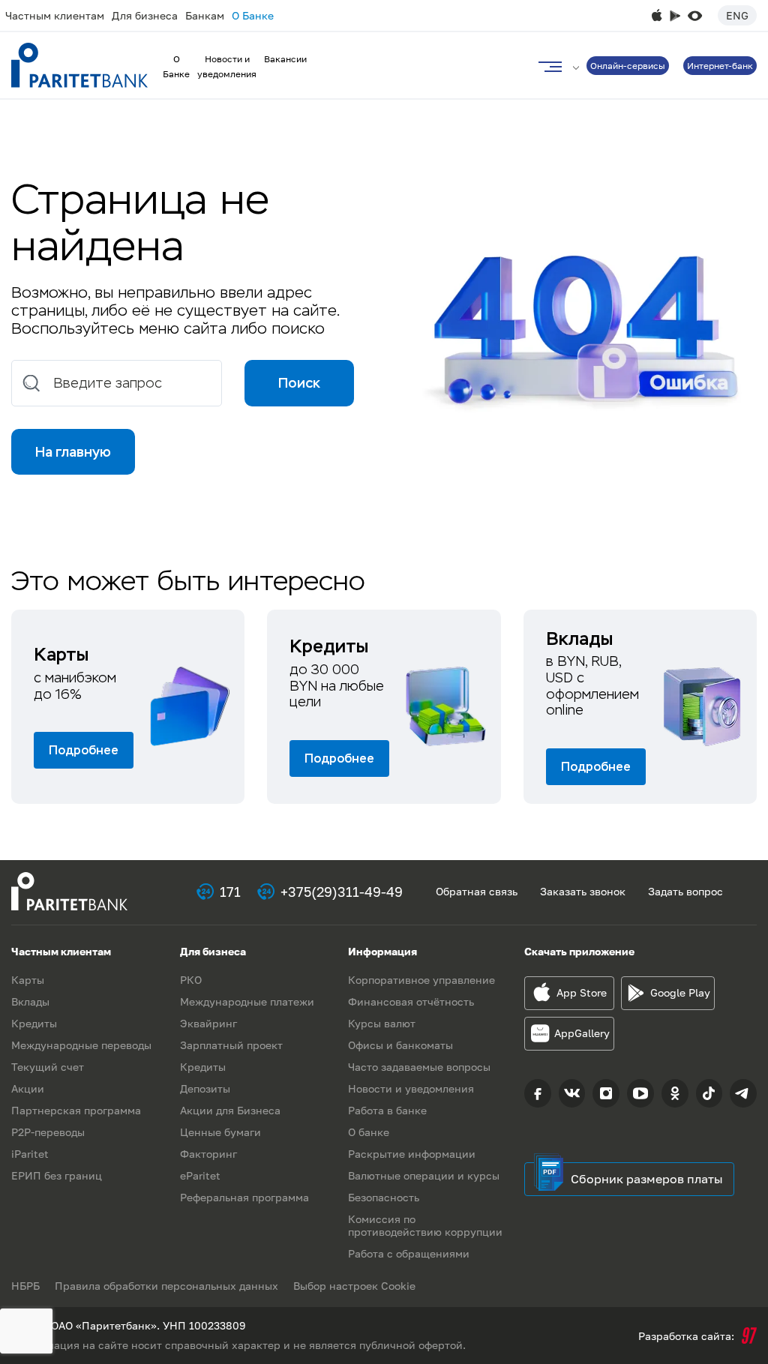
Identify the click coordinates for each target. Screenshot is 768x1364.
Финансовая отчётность (411, 1001)
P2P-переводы (48, 1132)
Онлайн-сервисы (627, 65)
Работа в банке (387, 1110)
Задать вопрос (685, 891)
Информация (382, 951)
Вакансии (285, 58)
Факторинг (208, 1153)
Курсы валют (382, 1023)
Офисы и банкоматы (400, 1045)
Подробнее (83, 750)
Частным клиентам (54, 15)
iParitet (30, 1153)
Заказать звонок (583, 891)
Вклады (30, 1001)
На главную (73, 451)
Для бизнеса (145, 15)
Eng (737, 15)
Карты (27, 979)
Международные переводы (81, 1045)
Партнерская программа (76, 1110)
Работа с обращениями (409, 1253)
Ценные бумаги (220, 1132)
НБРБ (25, 1285)
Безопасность (383, 1197)
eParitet (200, 1175)
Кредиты (34, 1023)
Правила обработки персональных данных (166, 1285)
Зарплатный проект (231, 1045)
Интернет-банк (720, 65)
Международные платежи (247, 1001)
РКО (191, 979)
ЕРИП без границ (56, 1175)
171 (230, 891)
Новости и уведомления (411, 1088)
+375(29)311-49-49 (341, 891)
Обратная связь (477, 891)
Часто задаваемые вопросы (419, 1066)
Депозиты (205, 1088)
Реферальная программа (244, 1197)
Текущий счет (47, 1066)
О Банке (253, 15)
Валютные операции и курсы (424, 1175)
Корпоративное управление (421, 979)
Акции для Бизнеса (230, 1110)
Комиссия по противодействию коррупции (425, 1225)
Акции (27, 1088)
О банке (368, 1132)
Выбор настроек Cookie (354, 1285)
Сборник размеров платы (647, 1178)
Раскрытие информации (412, 1153)
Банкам (204, 15)
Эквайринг (208, 1023)
